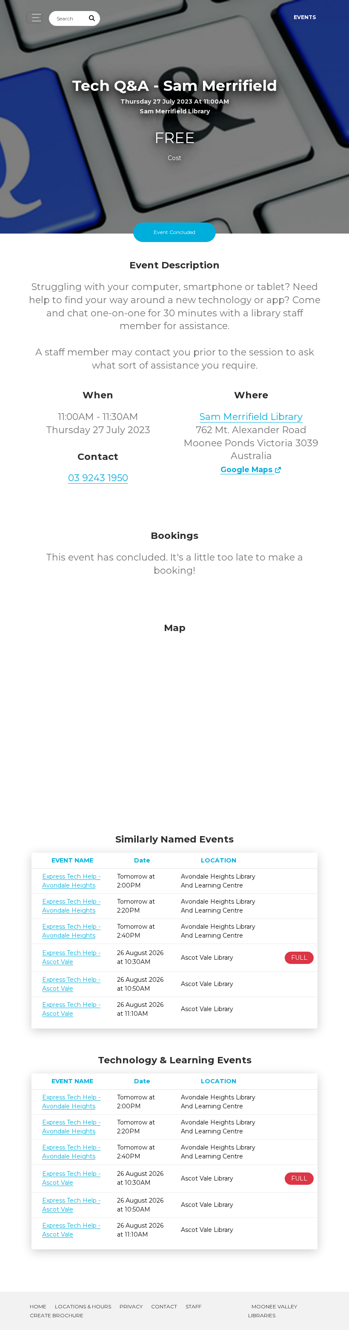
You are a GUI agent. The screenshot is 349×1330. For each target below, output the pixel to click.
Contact (164, 1306)
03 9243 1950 (98, 478)
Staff (193, 1306)
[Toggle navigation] (34, 17)
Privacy (131, 1306)
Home (38, 1306)
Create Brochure (56, 1315)
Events (305, 17)
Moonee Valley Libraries (272, 1311)
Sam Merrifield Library (251, 417)
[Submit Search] (92, 18)
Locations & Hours (83, 1306)
